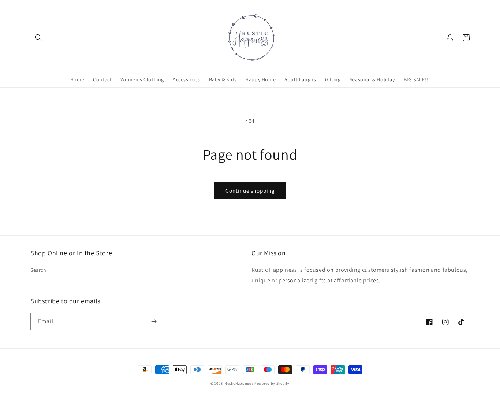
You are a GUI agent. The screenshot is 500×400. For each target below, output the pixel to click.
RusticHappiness (239, 383)
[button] (38, 38)
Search (38, 270)
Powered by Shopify (272, 383)
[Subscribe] (154, 321)
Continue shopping (250, 190)
